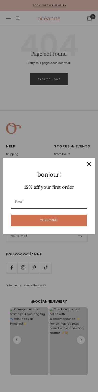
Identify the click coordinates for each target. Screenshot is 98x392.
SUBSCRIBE (49, 220)
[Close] (89, 164)
